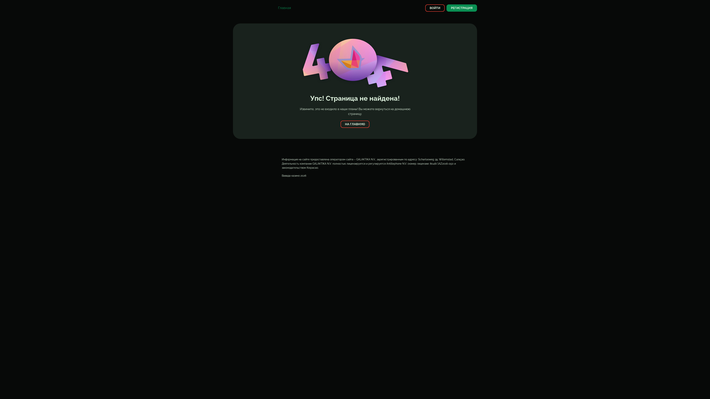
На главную (355, 124)
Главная (284, 8)
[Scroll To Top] (484, 390)
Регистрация (462, 8)
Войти (435, 8)
